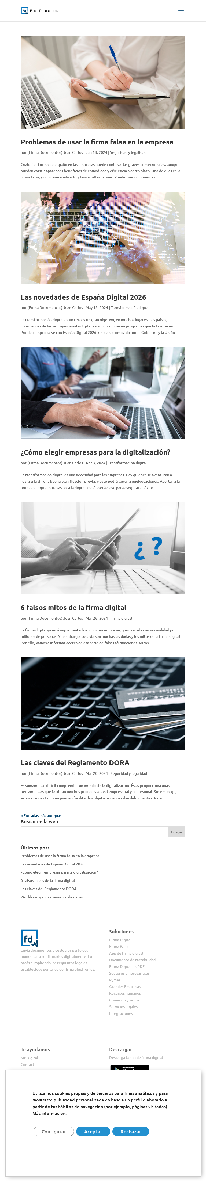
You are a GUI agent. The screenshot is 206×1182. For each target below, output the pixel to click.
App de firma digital (126, 953)
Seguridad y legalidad (128, 152)
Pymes (114, 979)
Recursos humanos (125, 993)
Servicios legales (123, 1006)
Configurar (54, 1131)
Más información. (49, 1113)
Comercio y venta (124, 999)
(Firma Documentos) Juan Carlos (55, 152)
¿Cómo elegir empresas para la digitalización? (95, 452)
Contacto (28, 1064)
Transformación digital (130, 307)
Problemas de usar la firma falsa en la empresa (97, 141)
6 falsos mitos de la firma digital (73, 607)
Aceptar (93, 1131)
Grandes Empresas (125, 986)
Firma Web (118, 946)
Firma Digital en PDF (127, 966)
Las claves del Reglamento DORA (75, 762)
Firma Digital (120, 939)
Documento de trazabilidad (132, 959)
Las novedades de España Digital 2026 (83, 296)
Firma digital (121, 618)
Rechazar (130, 1131)
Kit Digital (29, 1057)
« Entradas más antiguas (41, 815)
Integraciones (121, 1013)
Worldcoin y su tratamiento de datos (52, 896)
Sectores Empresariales (129, 973)
